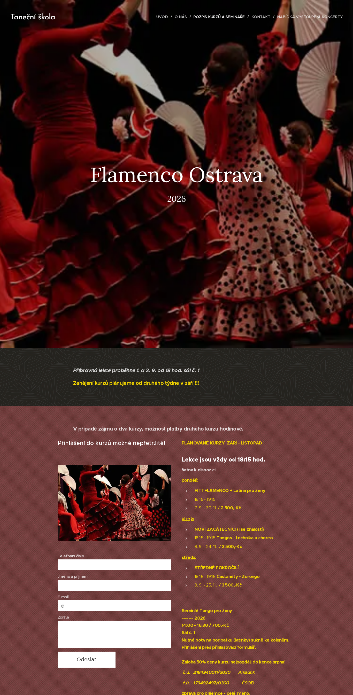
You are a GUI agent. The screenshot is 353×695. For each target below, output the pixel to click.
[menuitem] (163, 16)
